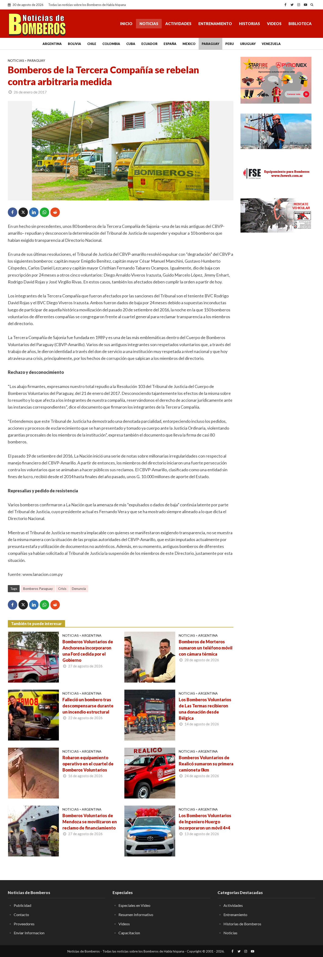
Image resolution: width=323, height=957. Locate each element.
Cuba (130, 44)
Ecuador (149, 44)
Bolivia (74, 44)
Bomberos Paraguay (38, 589)
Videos (274, 23)
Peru (229, 44)
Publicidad (22, 905)
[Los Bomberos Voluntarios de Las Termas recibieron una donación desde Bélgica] (149, 714)
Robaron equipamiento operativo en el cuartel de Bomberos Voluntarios (87, 763)
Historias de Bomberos (242, 924)
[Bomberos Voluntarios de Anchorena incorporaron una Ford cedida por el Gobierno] (33, 656)
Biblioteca (300, 23)
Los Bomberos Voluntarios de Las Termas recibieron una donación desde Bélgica (205, 709)
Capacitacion (129, 933)
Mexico (189, 44)
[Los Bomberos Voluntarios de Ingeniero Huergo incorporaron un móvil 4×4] (149, 830)
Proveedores (24, 924)
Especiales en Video (134, 905)
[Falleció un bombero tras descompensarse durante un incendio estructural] (33, 714)
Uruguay (248, 44)
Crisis (62, 589)
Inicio (126, 23)
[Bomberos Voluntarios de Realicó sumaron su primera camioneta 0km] (149, 772)
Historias (249, 23)
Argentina (52, 44)
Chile (91, 44)
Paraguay (210, 44)
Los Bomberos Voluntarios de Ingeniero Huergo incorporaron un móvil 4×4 (205, 821)
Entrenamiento (215, 23)
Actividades (178, 23)
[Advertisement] (277, 272)
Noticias (149, 23)
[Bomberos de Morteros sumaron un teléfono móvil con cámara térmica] (149, 656)
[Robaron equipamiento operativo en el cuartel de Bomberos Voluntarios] (33, 772)
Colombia (111, 44)
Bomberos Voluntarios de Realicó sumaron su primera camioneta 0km (206, 763)
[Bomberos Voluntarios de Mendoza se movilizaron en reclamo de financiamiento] (33, 830)
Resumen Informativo (135, 914)
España (170, 44)
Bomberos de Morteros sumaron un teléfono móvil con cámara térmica (205, 648)
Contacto (21, 914)
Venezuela (271, 44)
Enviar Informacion (29, 933)
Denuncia (79, 589)
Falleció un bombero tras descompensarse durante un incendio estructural (87, 705)
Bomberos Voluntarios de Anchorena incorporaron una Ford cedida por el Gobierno (87, 651)
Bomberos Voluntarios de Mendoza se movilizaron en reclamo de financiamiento (89, 821)
